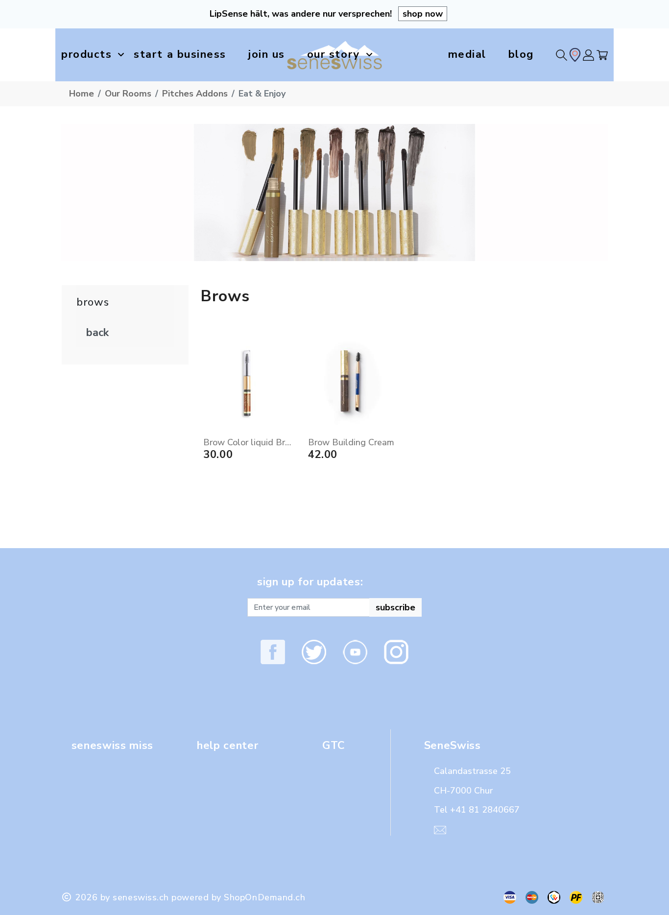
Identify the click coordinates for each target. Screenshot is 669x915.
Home (81, 93)
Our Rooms (128, 93)
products (86, 54)
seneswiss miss (112, 745)
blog (521, 54)
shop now (423, 14)
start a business (180, 54)
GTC (333, 745)
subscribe (395, 607)
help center (227, 745)
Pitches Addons (195, 93)
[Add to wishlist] (287, 419)
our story (333, 54)
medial (467, 54)
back (97, 332)
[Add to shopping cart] (287, 398)
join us (266, 54)
